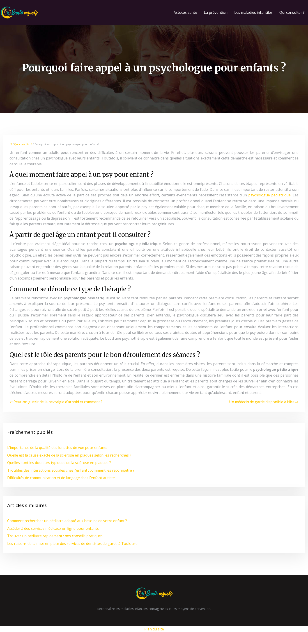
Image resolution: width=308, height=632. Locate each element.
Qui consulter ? (292, 12)
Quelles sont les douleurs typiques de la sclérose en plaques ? (59, 462)
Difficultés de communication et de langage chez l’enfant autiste (61, 477)
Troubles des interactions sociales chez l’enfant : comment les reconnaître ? (70, 470)
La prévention (216, 12)
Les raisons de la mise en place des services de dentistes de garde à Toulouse (72, 543)
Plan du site (154, 629)
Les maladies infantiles (253, 12)
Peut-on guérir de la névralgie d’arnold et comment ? (58, 401)
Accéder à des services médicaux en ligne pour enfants (53, 528)
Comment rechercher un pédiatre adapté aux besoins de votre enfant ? (67, 520)
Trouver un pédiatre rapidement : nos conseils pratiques (55, 535)
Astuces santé (185, 12)
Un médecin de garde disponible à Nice (261, 401)
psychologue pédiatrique (269, 195)
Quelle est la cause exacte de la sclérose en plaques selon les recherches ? (69, 455)
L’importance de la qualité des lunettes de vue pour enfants (57, 447)
